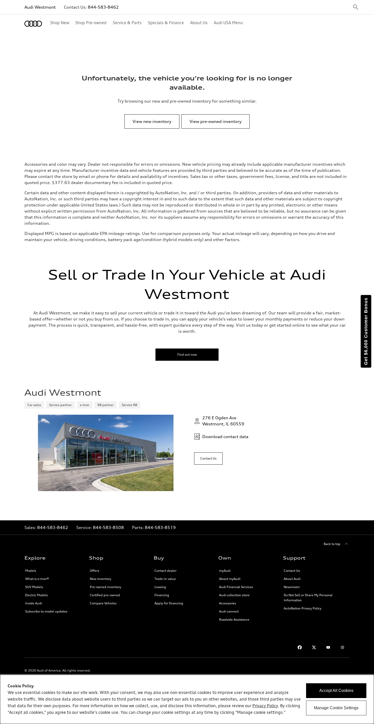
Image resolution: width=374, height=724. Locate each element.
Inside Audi (33, 603)
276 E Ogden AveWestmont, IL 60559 (223, 420)
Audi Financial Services (236, 587)
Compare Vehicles (103, 603)
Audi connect (229, 611)
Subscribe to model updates (46, 611)
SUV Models (34, 587)
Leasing (160, 587)
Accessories (227, 603)
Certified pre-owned (105, 595)
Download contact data (225, 436)
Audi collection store (234, 595)
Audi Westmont (40, 7)
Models (30, 571)
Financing (161, 595)
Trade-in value (165, 579)
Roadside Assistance (234, 619)
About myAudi (229, 579)
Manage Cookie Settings (336, 708)
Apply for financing (168, 603)
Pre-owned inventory (105, 587)
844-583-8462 (103, 7)
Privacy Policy (265, 706)
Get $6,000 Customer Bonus (365, 331)
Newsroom (292, 587)
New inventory (100, 579)
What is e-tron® (37, 579)
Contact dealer (165, 571)
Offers (94, 571)
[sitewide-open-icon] (356, 7)
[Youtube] (328, 647)
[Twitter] (314, 647)
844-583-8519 (160, 527)
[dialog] (187, 699)
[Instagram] (342, 647)
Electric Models (36, 595)
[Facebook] (300, 647)
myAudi (225, 571)
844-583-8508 (108, 527)
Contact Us (292, 571)
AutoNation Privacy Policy (302, 608)
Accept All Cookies (336, 690)
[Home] (33, 24)
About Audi (292, 579)
